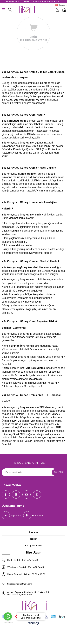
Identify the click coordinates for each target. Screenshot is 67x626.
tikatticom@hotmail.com (19, 583)
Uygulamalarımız (13, 506)
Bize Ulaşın (33, 552)
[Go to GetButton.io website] (8, 623)
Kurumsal (33, 532)
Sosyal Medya (11, 485)
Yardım (33, 538)
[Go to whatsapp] (8, 616)
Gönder (58, 472)
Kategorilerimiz (33, 545)
